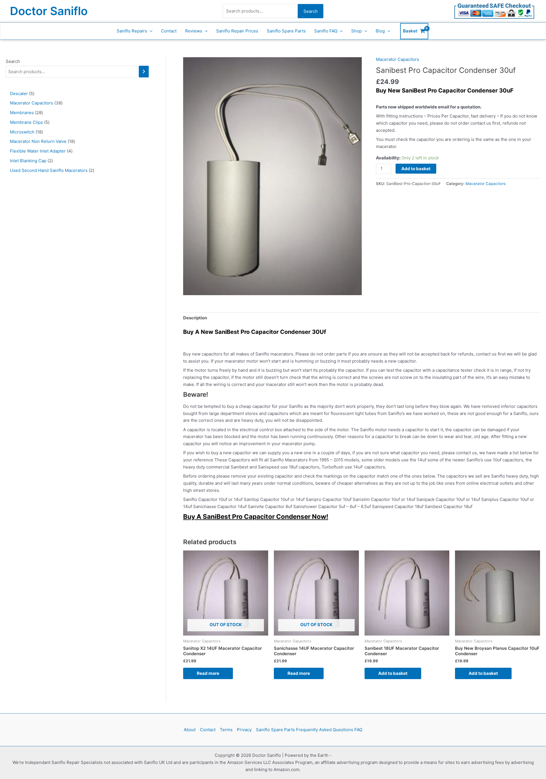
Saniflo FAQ (325, 31)
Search (310, 11)
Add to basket (416, 168)
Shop (356, 31)
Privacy (244, 729)
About (190, 729)
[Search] (144, 71)
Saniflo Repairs (132, 31)
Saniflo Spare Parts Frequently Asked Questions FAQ (309, 729)
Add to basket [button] (393, 673)
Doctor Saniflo (49, 11)
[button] (149, 31)
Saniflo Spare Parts (286, 31)
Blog (380, 31)
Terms (226, 729)
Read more (208, 673)
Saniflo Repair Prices (237, 31)
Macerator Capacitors (397, 59)
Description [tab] (195, 317)
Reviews (193, 31)
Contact (169, 31)
